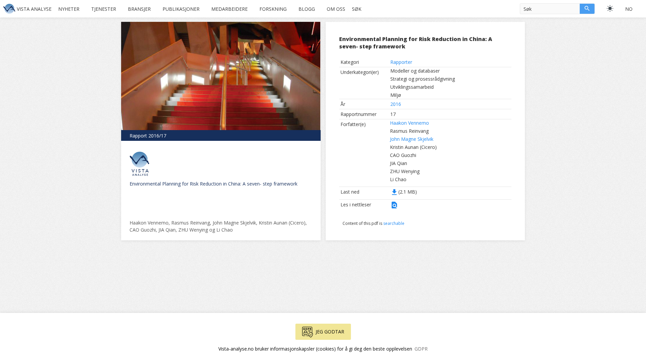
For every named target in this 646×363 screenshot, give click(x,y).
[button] (394, 207)
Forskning (273, 9)
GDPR (421, 349)
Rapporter (401, 62)
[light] (610, 8)
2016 (395, 104)
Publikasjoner (181, 9)
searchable (393, 223)
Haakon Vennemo (409, 123)
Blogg (306, 9)
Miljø (395, 95)
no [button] (629, 9)
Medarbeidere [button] (229, 9)
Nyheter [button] (68, 9)
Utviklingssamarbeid (412, 87)
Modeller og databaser (415, 71)
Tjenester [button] (103, 9)
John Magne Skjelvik (411, 139)
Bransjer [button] (139, 9)
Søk (356, 9)
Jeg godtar (330, 331)
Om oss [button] (336, 9)
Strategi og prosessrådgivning (422, 79)
